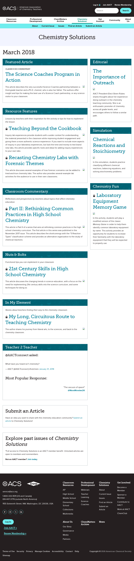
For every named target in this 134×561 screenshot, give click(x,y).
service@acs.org (10, 491)
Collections (68, 509)
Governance (68, 531)
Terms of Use (9, 551)
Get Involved (100, 20)
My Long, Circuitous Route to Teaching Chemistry (40, 319)
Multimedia (68, 513)
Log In (95, 5)
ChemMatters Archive (60, 20)
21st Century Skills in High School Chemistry (36, 271)
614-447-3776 (9, 499)
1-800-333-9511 (9, 496)
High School (68, 494)
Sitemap (6, 555)
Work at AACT (123, 509)
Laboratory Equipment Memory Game (109, 201)
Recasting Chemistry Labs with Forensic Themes (41, 160)
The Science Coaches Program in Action (42, 77)
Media (65, 535)
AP (64, 490)
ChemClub (122, 513)
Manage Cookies (42, 551)
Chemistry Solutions (82, 20)
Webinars (85, 490)
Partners (66, 539)
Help (77, 551)
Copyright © (95, 551)
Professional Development (36, 20)
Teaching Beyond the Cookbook (44, 128)
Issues (61, 26)
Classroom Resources (11, 20)
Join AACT (107, 5)
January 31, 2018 (46, 369)
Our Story (67, 526)
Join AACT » (10, 528)
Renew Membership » (15, 533)
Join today (32, 459)
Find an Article (75, 26)
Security (20, 551)
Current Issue (48, 26)
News (102, 522)
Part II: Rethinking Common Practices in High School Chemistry (39, 214)
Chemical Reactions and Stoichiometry (109, 145)
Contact (69, 551)
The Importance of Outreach (109, 77)
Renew (123, 5)
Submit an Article (94, 26)
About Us (128, 20)
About (35, 26)
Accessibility (58, 551)
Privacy (29, 551)
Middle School (69, 498)
